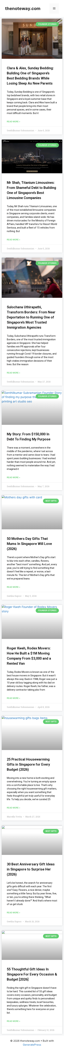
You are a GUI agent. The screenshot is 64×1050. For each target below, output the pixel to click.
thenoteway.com (22, 8)
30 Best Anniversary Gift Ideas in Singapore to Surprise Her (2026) (31, 869)
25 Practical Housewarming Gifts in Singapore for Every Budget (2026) (28, 764)
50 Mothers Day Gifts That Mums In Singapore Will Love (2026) (29, 544)
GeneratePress (32, 1044)
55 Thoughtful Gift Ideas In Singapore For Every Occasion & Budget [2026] (32, 974)
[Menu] (54, 8)
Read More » (13, 121)
